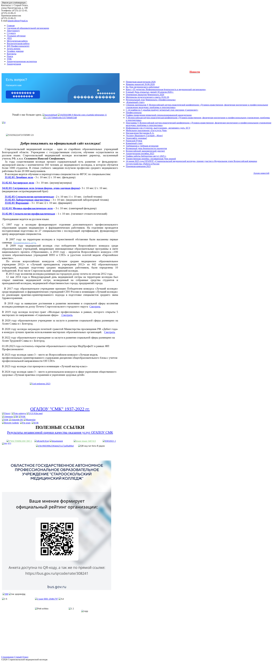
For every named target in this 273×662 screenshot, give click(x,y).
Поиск (10, 56)
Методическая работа (17, 41)
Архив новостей (261, 173)
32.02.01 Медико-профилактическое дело (27, 208)
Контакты (11, 54)
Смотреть (95, 306)
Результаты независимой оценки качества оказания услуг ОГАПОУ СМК (60, 432)
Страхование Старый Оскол (14, 657)
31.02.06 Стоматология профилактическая (28, 213)
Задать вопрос (13, 48)
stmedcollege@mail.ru (18, 20)
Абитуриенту (13, 30)
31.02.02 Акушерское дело (18, 182)
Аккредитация (14, 64)
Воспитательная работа (18, 43)
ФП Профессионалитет (18, 46)
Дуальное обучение (16, 36)
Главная (11, 25)
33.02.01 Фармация (17, 202)
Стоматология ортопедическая (34, 196)
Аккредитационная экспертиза (22, 61)
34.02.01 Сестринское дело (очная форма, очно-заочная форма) (41, 188)
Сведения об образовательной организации (28, 28)
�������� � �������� (23, 94)
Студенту (11, 33)
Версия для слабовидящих (14, 3)
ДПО (9, 38)
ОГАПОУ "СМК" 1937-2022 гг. (60, 408)
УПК (9, 59)
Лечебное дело (24, 177)
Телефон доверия (15, 51)
